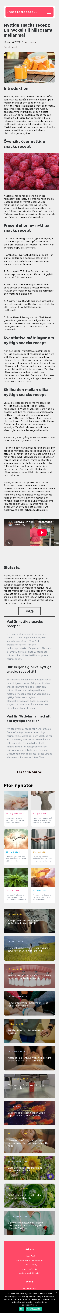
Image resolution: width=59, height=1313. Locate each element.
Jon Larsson (30, 42)
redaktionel (10, 47)
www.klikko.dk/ (32, 1273)
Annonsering (29, 1288)
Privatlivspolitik (33, 1309)
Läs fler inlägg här (29, 772)
